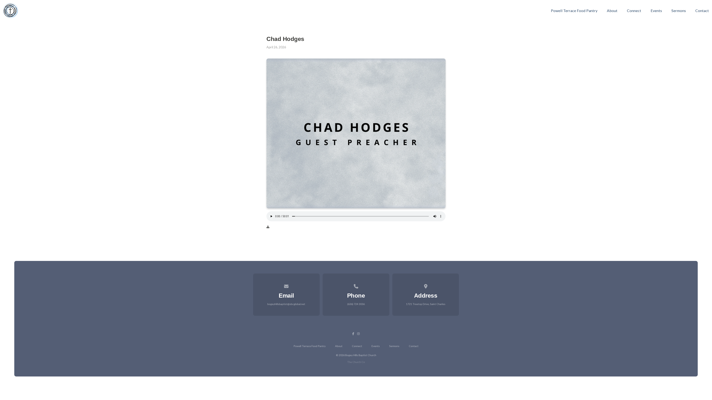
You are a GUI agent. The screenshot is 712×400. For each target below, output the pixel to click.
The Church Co (356, 362)
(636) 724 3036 (356, 304)
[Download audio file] (267, 226)
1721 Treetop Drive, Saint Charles (425, 304)
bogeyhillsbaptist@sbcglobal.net (286, 304)
